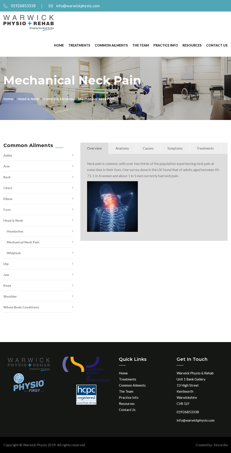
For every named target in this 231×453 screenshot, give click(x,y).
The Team (140, 45)
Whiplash (14, 253)
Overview (94, 148)
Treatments (79, 45)
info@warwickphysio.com (78, 5)
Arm (6, 166)
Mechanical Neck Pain (23, 242)
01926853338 (23, 5)
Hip (6, 264)
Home (59, 45)
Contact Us (217, 45)
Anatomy (122, 148)
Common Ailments (111, 45)
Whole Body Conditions (21, 307)
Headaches (15, 231)
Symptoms (175, 148)
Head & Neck (28, 99)
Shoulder (10, 296)
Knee (7, 285)
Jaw (6, 275)
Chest (7, 188)
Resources (192, 45)
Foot (7, 209)
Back (7, 177)
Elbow (7, 199)
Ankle (7, 155)
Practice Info (165, 45)
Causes (148, 148)
